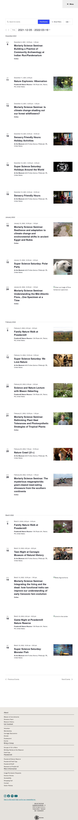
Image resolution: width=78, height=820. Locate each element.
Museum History (9, 722)
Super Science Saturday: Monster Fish (27, 650)
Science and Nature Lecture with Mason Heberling (29, 389)
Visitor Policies (8, 785)
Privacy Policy (36, 808)
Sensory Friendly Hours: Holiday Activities (27, 139)
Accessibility (7, 778)
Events (6, 741)
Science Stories (9, 775)
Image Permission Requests (12, 773)
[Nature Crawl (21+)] (62, 454)
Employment (8, 738)
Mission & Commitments (11, 717)
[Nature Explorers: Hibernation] (62, 84)
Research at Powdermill (11, 766)
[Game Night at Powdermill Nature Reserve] (62, 622)
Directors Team (8, 719)
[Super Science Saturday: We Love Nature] (62, 360)
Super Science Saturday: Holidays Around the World (29, 168)
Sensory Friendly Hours (27, 195)
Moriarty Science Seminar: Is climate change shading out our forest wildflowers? (30, 110)
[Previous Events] (6, 30)
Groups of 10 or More (11, 747)
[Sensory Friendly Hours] (62, 197)
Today (13, 30)
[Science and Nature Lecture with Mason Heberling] (62, 390)
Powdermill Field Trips (10, 761)
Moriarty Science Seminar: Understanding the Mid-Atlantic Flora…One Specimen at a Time (31, 295)
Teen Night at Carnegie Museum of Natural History (29, 553)
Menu (72, 4)
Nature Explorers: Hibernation (30, 81)
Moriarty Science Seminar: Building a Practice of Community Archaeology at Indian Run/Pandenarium (29, 50)
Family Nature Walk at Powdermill (26, 333)
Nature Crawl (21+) (24, 452)
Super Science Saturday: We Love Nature (29, 360)
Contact (6, 783)
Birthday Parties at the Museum (14, 750)
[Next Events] (8, 30)
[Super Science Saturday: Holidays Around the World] (62, 167)
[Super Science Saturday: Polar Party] (62, 267)
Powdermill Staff (9, 764)
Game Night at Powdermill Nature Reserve (28, 621)
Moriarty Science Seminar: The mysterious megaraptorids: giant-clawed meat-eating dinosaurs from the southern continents (31, 485)
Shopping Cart (8, 780)
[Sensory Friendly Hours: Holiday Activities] (62, 139)
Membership (8, 731)
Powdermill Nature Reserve (12, 759)
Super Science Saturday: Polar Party (31, 265)
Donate (6, 736)
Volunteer (7, 728)
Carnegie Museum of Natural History (13, 4)
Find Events (44, 22)
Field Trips (7, 752)
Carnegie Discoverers (10, 733)
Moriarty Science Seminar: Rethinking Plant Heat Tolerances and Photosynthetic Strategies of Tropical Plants (31, 421)
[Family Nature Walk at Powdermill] (62, 334)
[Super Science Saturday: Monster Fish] (62, 650)
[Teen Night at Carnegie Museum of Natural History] (62, 553)
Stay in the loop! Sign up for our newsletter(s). (20, 799)
